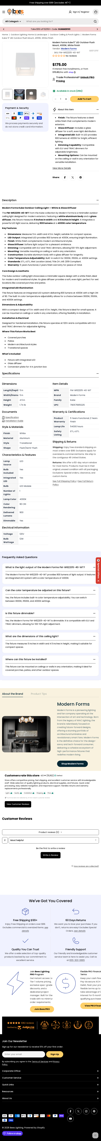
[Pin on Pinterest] (80, 177)
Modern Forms (69, 48)
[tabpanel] (50, 734)
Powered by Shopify (34, 1127)
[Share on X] (73, 177)
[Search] (95, 21)
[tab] (12, 694)
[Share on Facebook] (65, 177)
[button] (3, 29)
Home (5, 34)
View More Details (61, 168)
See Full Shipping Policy (64, 481)
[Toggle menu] (3, 12)
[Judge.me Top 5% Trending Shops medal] (89, 1025)
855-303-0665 (77, 960)
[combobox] (50, 21)
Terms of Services (40, 1061)
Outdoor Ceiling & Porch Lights (65, 34)
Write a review (50, 855)
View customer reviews (18, 804)
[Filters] (5, 840)
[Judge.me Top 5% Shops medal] (78, 1025)
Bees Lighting (16, 1127)
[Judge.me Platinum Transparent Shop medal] (55, 1025)
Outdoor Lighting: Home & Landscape (29, 34)
